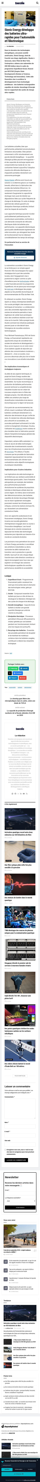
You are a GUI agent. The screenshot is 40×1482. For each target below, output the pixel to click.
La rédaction (10, 46)
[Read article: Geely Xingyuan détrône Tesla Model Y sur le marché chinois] (8, 1350)
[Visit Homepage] (19, 3)
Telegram (14, 678)
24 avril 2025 (20, 46)
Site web (7, 1140)
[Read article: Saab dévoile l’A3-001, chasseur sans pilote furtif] (20, 983)
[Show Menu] (2, 3)
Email (23, 678)
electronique (27, 687)
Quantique (9, 828)
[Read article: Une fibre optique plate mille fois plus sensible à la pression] (20, 852)
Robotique (9, 1059)
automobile (12, 687)
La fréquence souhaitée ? (13, 1198)
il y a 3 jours (8, 1069)
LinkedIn (25, 668)
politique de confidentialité (29, 1480)
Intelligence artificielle (13, 958)
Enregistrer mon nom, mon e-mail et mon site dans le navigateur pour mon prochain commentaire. (20, 1152)
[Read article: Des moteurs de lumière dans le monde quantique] (20, 884)
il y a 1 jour (8, 935)
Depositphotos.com (27, 1423)
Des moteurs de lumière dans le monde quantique (19, 1387)
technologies (24, 281)
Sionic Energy (9, 180)
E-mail (7, 1131)
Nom (7, 1122)
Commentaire (10, 1097)
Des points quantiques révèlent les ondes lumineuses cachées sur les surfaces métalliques (19, 1031)
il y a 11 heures (9, 903)
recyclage (10, 452)
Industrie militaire (11, 991)
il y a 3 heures (9, 837)
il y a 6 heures (9, 870)
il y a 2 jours (8, 968)
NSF (11, 653)
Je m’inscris (17, 1474)
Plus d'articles (20, 1076)
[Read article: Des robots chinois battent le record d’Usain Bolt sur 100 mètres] (20, 1051)
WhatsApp (14, 668)
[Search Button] (37, 3)
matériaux (18, 429)
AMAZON (12, 1433)
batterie (20, 687)
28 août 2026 (18, 1328)
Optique (8, 860)
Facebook (18, 673)
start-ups (10, 289)
